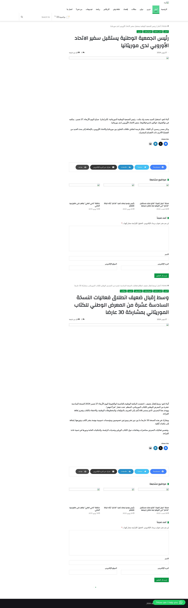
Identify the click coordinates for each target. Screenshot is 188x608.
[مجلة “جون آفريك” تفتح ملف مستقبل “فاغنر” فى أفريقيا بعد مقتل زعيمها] (153, 192)
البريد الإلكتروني (163, 264)
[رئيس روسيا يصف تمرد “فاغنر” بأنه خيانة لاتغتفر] (119, 192)
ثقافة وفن (116, 9)
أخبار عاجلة (157, 31)
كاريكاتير (106, 9)
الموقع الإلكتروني (111, 264)
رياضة (98, 9)
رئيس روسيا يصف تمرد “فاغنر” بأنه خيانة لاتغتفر (119, 205)
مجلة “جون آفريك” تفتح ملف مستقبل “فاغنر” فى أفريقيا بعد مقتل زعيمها (154, 205)
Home (164, 26)
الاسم (167, 254)
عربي (149, 9)
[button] (169, 602)
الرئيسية (164, 9)
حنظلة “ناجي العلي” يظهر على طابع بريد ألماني (84, 205)
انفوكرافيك (147, 31)
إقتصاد (125, 9)
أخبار (156, 9)
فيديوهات (89, 9)
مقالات (133, 9)
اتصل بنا (69, 9)
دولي (141, 9)
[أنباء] (166, 2)
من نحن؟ (79, 9)
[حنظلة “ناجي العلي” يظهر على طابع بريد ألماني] (84, 192)
